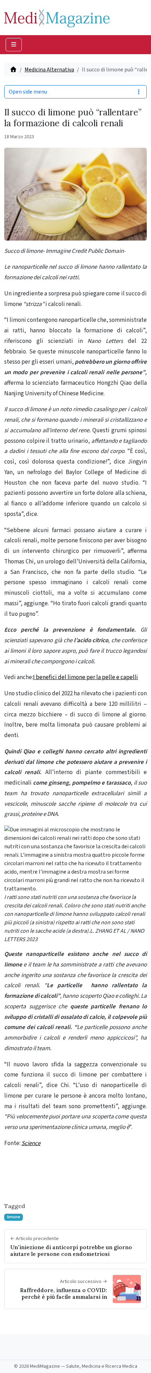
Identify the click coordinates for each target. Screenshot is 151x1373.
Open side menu (28, 92)
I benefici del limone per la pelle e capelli (85, 677)
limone (13, 1217)
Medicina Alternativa (49, 70)
